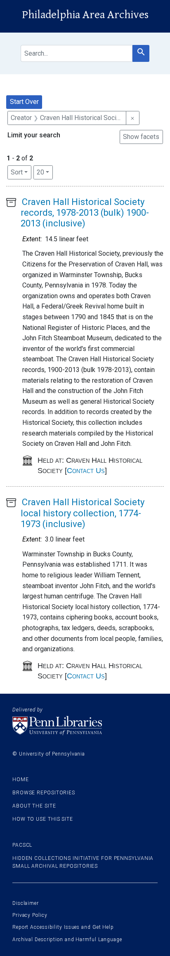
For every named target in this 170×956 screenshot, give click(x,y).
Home (20, 779)
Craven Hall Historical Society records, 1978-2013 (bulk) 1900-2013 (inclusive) (85, 213)
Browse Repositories (43, 793)
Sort (17, 172)
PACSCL (22, 845)
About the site (34, 806)
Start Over (24, 102)
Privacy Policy (29, 915)
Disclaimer (25, 903)
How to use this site (42, 819)
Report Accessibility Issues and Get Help (63, 927)
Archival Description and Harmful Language (67, 939)
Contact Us (86, 470)
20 (45, 172)
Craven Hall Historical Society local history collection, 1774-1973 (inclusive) (82, 513)
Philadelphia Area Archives (85, 14)
